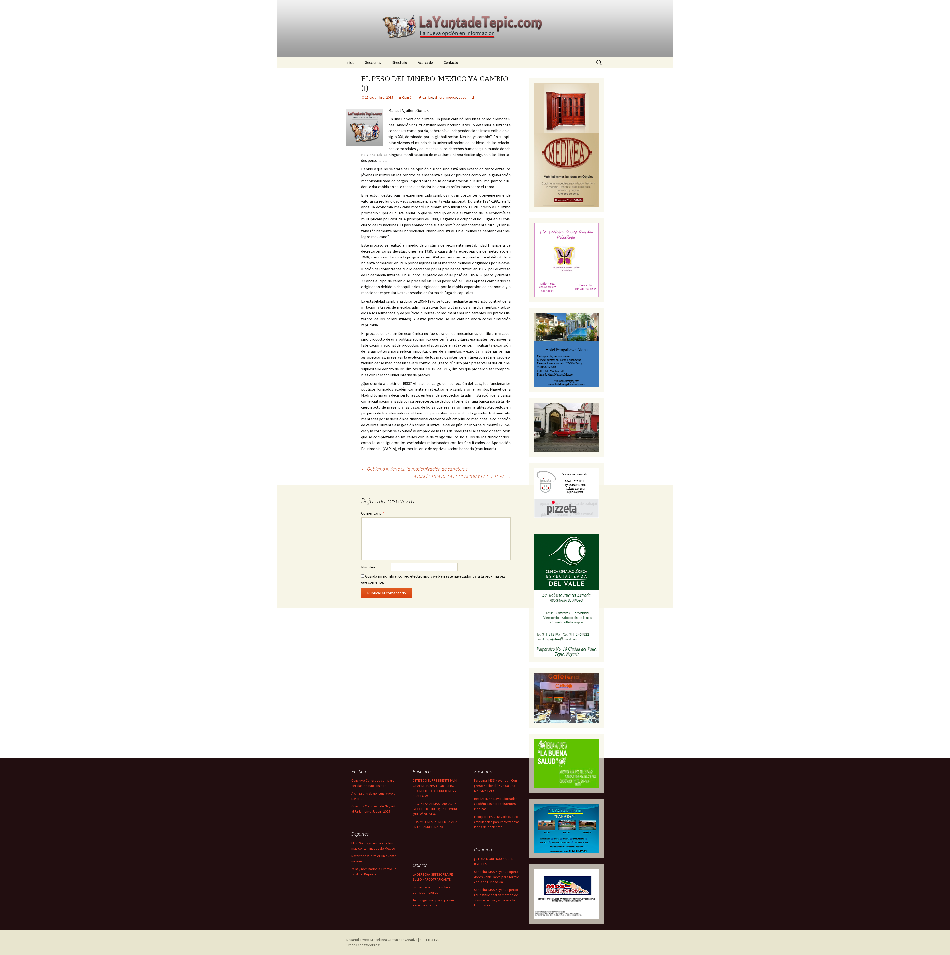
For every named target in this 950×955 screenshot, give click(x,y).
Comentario (372, 513)
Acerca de (425, 62)
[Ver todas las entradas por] (473, 97)
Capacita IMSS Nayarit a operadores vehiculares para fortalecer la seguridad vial (497, 876)
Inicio (350, 62)
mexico (451, 97)
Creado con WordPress (363, 945)
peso (462, 97)
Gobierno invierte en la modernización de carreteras (414, 469)
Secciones (373, 62)
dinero (440, 97)
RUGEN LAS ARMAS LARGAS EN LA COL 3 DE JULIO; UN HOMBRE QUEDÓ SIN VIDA (435, 808)
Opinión (407, 97)
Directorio (399, 62)
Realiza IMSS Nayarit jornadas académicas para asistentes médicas (495, 803)
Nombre (368, 567)
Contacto (451, 62)
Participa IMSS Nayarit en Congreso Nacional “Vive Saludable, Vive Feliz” (496, 785)
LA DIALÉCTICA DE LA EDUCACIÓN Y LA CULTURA (461, 476)
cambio (427, 97)
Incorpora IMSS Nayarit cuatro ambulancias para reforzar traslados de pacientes (497, 821)
